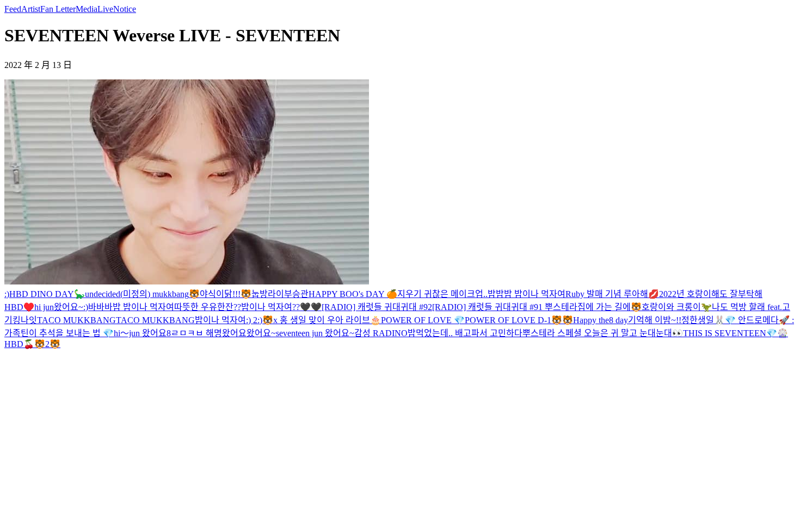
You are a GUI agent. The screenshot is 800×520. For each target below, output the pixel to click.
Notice (124, 9)
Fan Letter (58, 9)
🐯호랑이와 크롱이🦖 (671, 307)
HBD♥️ (19, 307)
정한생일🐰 (703, 320)
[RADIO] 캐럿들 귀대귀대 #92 (377, 307)
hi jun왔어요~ (58, 307)
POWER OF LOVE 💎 (423, 320)
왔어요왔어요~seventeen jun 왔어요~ (288, 333)
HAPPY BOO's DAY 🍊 (353, 294)
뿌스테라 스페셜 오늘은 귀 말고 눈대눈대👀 (602, 333)
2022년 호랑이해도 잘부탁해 (710, 294)
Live (105, 9)
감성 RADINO (381, 333)
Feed (12, 9)
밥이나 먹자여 (220, 320)
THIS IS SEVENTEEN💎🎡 (735, 333)
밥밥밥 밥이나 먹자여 (526, 294)
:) (6, 294)
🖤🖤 (311, 307)
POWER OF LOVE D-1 (508, 320)
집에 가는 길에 (604, 307)
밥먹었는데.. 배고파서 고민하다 (465, 333)
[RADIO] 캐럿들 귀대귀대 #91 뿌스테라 (504, 307)
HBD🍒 (19, 344)
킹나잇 (25, 320)
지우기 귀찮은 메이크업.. (442, 294)
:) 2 (251, 320)
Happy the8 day (600, 320)
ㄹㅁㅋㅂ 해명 (196, 333)
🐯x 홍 (275, 320)
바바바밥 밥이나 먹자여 (131, 307)
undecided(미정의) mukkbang (137, 294)
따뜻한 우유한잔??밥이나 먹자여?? (237, 307)
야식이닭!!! (220, 294)
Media (86, 9)
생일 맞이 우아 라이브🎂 (334, 320)
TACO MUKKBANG (76, 320)
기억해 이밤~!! (654, 320)
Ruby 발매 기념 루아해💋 (612, 294)
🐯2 (42, 344)
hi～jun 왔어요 (140, 333)
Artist (30, 9)
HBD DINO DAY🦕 (47, 294)
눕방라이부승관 (280, 294)
